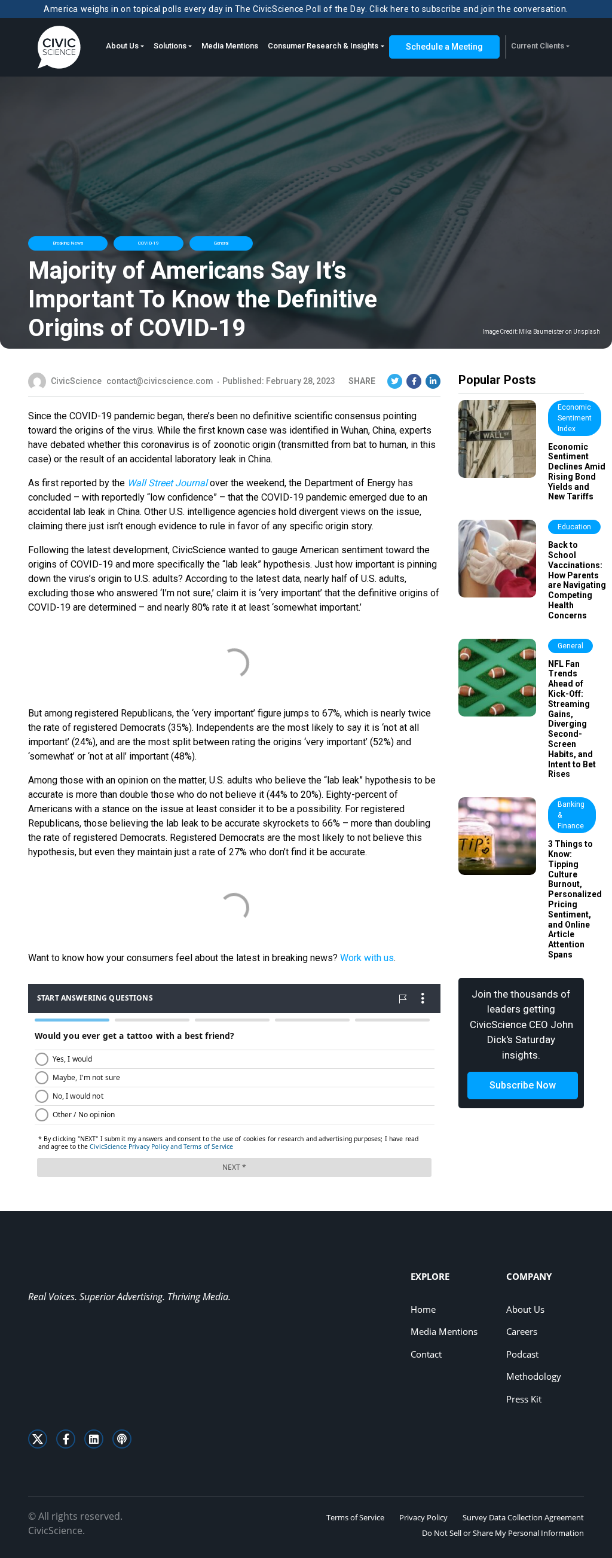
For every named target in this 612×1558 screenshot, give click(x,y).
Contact (426, 1354)
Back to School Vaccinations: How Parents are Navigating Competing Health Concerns (577, 580)
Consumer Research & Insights (323, 45)
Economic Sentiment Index (575, 418)
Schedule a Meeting (444, 46)
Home (423, 1309)
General (221, 243)
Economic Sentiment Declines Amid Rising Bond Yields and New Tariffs (576, 472)
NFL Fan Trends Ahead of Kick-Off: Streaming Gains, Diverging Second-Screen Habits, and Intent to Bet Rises (572, 719)
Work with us (367, 958)
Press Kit (523, 1399)
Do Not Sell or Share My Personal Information (503, 1532)
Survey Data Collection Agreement (523, 1517)
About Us (122, 45)
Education (574, 527)
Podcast (522, 1354)
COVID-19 (148, 243)
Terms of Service (355, 1517)
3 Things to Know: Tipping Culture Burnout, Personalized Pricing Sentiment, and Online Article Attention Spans (575, 899)
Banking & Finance (571, 815)
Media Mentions (229, 45)
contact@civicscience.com (159, 381)
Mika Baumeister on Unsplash (559, 332)
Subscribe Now (522, 1085)
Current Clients (537, 45)
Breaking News (68, 243)
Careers (521, 1331)
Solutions (170, 45)
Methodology (533, 1376)
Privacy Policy (423, 1517)
